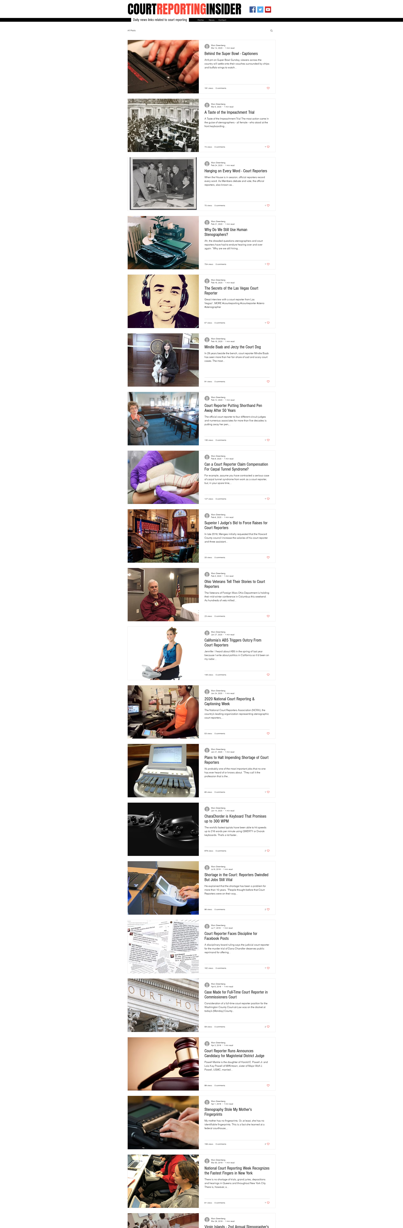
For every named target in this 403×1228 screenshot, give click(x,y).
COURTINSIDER (184, 9)
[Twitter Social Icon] (260, 9)
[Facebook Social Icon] (253, 9)
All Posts (132, 30)
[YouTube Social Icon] (268, 9)
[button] (271, 30)
